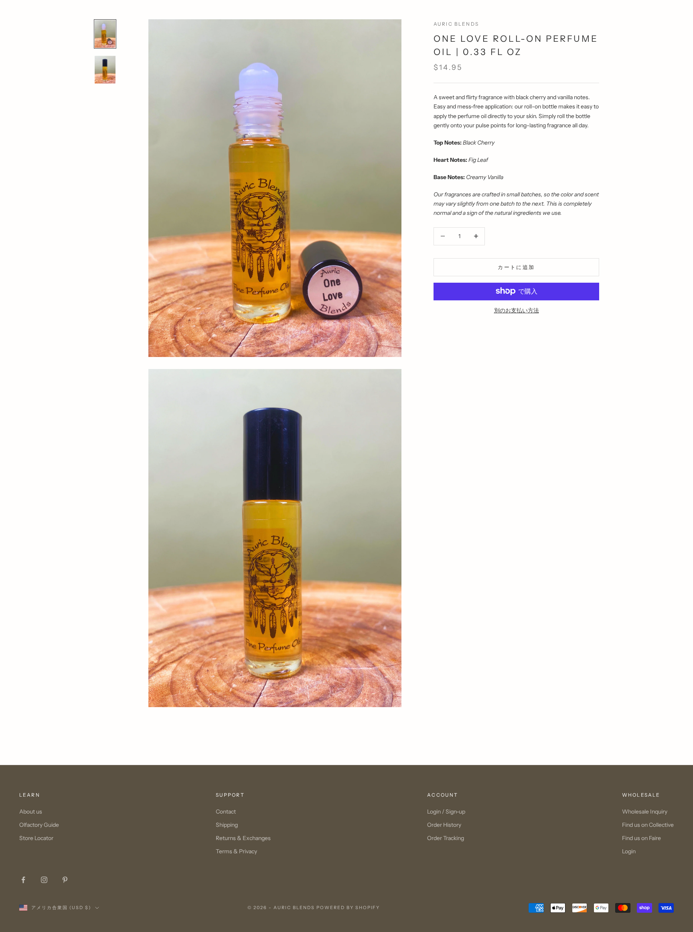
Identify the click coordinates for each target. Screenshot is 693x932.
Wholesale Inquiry (644, 811)
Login (629, 851)
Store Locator (36, 838)
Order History (444, 824)
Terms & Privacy (236, 851)
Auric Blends (456, 24)
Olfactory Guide (39, 824)
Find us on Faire (641, 838)
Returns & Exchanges (243, 838)
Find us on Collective (648, 824)
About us (30, 811)
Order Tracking (445, 838)
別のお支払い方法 (516, 310)
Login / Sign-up (446, 811)
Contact (226, 811)
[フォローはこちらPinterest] (65, 880)
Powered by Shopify (348, 907)
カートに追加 (516, 266)
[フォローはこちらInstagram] (44, 880)
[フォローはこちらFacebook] (23, 880)
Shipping (227, 824)
